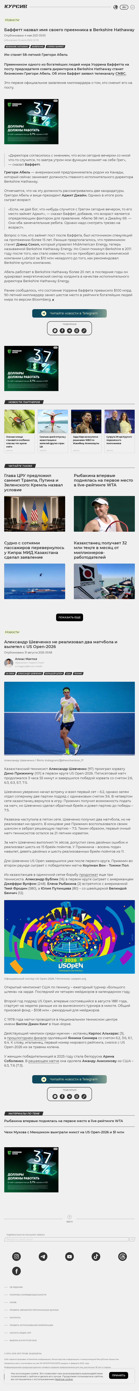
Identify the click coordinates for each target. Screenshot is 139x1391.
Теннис (78, 673)
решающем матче (43, 1061)
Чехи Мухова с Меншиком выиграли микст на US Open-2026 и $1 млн (64, 1132)
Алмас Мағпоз (26, 659)
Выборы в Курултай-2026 (23, 1341)
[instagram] (16, 1256)
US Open (10, 673)
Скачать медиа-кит (20, 1333)
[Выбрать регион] (115, 7)
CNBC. (120, 74)
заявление (38, 46)
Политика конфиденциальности (28, 1295)
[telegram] (43, 1256)
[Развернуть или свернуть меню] (132, 7)
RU (124, 7)
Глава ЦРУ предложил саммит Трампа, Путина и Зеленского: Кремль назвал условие (33, 482)
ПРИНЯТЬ (118, 1375)
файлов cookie (64, 1379)
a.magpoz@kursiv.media (28, 666)
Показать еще (70, 617)
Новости (12, 20)
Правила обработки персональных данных (34, 1310)
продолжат (88, 875)
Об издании (16, 1287)
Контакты (15, 1318)
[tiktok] (96, 1256)
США (68, 673)
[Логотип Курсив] (15, 6)
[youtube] (69, 1256)
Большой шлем (54, 673)
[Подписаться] (132, 1239)
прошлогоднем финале (27, 1038)
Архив (13, 1302)
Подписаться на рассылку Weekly (26, 1235)
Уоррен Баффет (55, 46)
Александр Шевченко (30, 673)
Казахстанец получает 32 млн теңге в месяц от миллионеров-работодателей (100, 550)
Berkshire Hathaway (17, 46)
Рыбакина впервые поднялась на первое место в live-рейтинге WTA (103, 480)
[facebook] (16, 1271)
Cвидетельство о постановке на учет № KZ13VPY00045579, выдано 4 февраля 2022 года (46, 1363)
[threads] (122, 1256)
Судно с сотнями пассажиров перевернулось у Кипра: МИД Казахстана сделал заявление (34, 550)
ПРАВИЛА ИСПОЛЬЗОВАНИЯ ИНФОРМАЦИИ (31, 1325)
